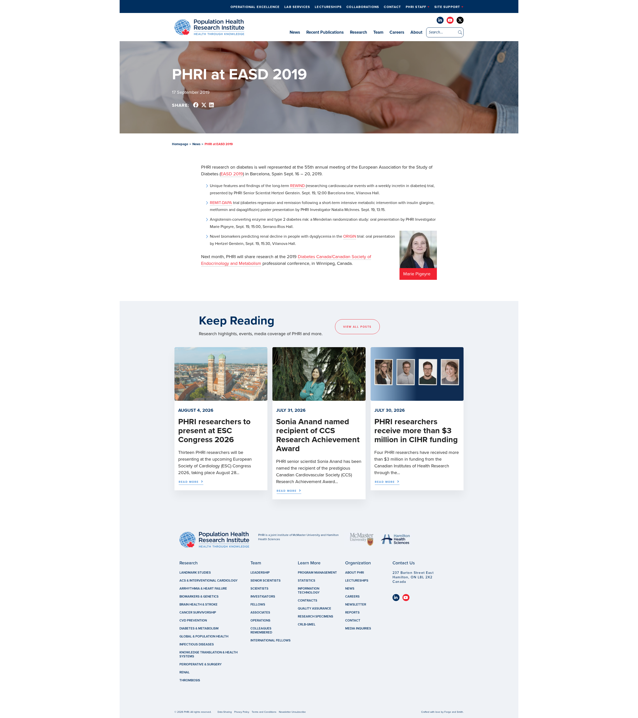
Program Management (317, 573)
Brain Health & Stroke (198, 605)
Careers (397, 32)
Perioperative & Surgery (200, 664)
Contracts (307, 601)
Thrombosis (189, 680)
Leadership (260, 573)
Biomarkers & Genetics (199, 597)
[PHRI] (209, 32)
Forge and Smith (453, 712)
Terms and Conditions (264, 712)
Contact (392, 7)
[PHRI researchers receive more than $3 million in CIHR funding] (417, 398)
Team (378, 32)
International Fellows (270, 640)
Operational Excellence (255, 7)
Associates (260, 613)
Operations (260, 620)
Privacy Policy (241, 712)
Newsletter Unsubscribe (292, 712)
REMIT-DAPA (221, 202)
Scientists (259, 589)
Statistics (306, 581)
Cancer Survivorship (197, 613)
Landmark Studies (195, 573)
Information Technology (308, 591)
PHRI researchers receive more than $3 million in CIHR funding (416, 430)
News (295, 32)
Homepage (180, 144)
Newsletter (355, 605)
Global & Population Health (203, 636)
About (416, 32)
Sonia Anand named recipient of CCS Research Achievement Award (318, 435)
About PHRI (354, 573)
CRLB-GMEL (307, 624)
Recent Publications (325, 32)
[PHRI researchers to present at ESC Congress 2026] (220, 398)
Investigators (262, 597)
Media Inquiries (358, 628)
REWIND (298, 185)
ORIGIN (349, 236)
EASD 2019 (232, 174)
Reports (352, 613)
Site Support (447, 7)
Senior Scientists (265, 581)
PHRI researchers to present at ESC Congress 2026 (214, 430)
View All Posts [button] (357, 326)
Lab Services (297, 7)
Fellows (257, 605)
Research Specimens (315, 616)
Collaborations (362, 7)
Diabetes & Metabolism (199, 628)
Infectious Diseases (196, 644)
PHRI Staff (416, 7)
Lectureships (328, 7)
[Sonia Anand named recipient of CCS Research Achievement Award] (318, 398)
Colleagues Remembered (261, 630)
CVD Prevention (193, 620)
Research (358, 32)
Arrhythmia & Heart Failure (203, 589)
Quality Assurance (314, 609)
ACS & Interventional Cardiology (208, 581)
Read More (189, 482)
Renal (184, 672)
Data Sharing (225, 712)
